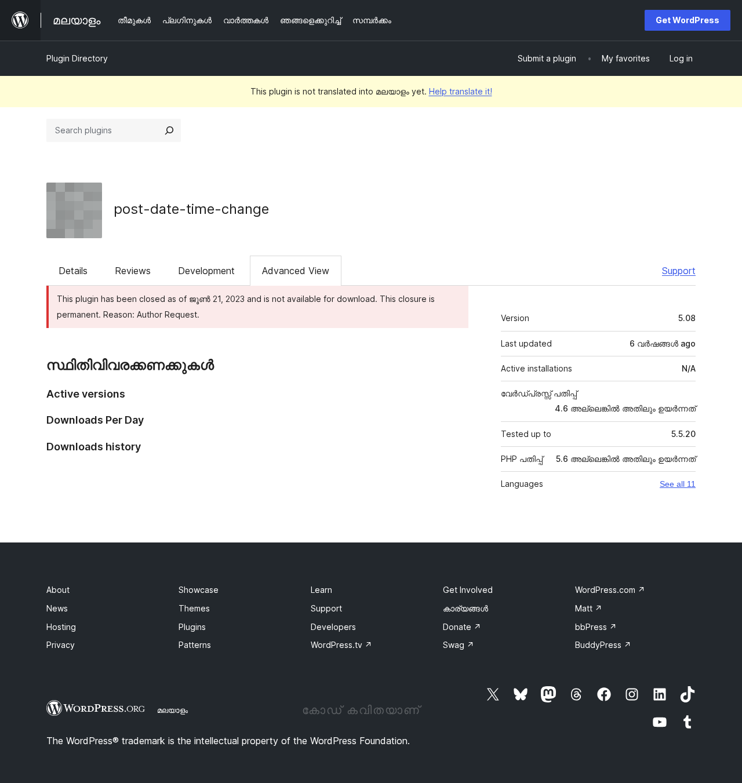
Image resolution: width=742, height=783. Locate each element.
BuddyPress (603, 645)
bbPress (596, 627)
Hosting (61, 627)
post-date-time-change (191, 209)
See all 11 (678, 484)
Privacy (60, 645)
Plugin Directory (77, 58)
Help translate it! (460, 91)
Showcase (199, 590)
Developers (333, 627)
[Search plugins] (169, 130)
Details (73, 270)
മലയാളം (172, 710)
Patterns (195, 645)
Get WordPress (687, 20)
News (57, 608)
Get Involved (468, 590)
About (58, 590)
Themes (194, 608)
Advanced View (295, 270)
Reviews (133, 270)
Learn (321, 590)
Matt (588, 608)
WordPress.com (610, 590)
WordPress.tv (341, 645)
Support (679, 270)
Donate (462, 627)
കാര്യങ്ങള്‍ (465, 608)
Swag (458, 645)
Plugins (192, 627)
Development (206, 270)
